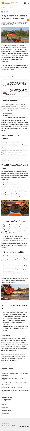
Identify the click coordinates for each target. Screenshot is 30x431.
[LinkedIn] (23, 426)
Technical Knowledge (6, 410)
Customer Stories (5, 413)
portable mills (15, 47)
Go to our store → (5, 423)
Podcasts (3, 404)
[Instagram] (25, 426)
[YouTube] (20, 426)
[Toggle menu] (24, 3)
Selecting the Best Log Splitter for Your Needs (11, 387)
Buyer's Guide (4, 407)
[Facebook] (28, 426)
